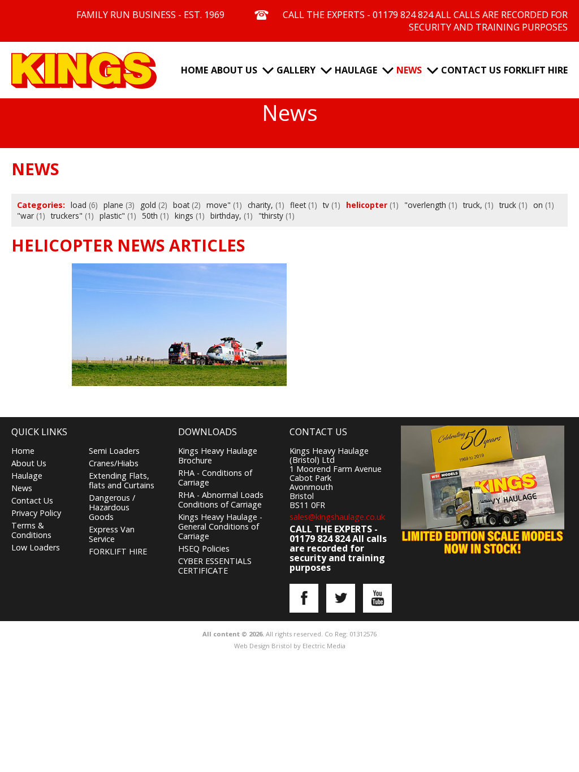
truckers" (67, 215)
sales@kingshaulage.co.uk (337, 516)
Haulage (356, 70)
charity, (260, 204)
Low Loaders (35, 547)
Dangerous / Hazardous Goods (112, 507)
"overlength (425, 204)
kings (184, 215)
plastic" (112, 215)
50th (150, 215)
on (538, 204)
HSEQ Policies (204, 548)
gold (148, 204)
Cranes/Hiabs (114, 463)
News (409, 70)
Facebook (304, 598)
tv (326, 204)
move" (218, 204)
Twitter (340, 598)
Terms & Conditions (31, 530)
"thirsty (270, 215)
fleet (298, 204)
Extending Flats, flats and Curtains (121, 480)
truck (507, 204)
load (79, 204)
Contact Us (471, 70)
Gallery (296, 70)
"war (25, 215)
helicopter (366, 204)
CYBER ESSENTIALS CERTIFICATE (215, 566)
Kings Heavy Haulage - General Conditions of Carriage (220, 526)
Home (194, 70)
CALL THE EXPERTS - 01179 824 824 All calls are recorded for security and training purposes (425, 20)
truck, (472, 204)
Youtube (377, 598)
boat (181, 204)
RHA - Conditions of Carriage (215, 477)
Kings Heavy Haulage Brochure (217, 455)
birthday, (225, 215)
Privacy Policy (36, 513)
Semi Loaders (114, 450)
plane (113, 204)
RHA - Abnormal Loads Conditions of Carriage (220, 499)
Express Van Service (112, 534)
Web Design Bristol (263, 645)
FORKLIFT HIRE (536, 70)
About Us (234, 70)
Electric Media (324, 645)
